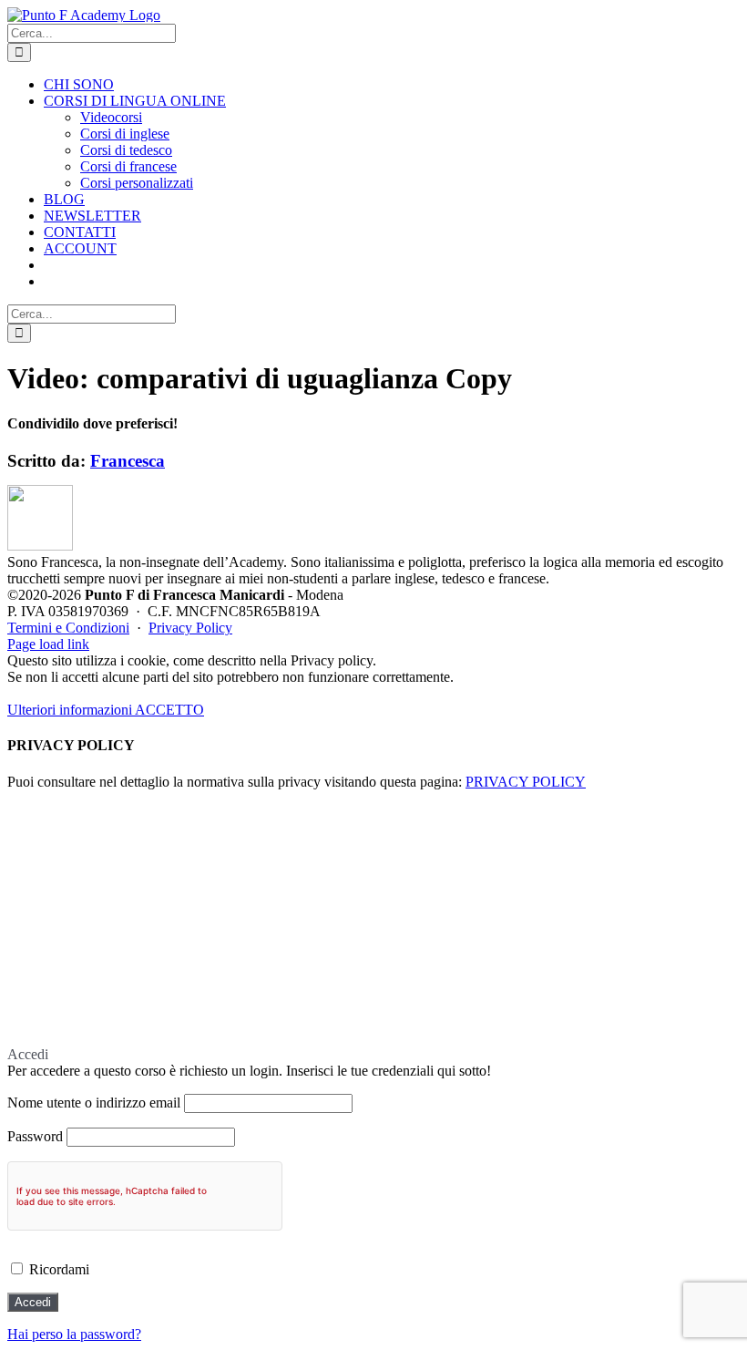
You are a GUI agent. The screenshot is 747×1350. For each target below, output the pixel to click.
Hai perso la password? (74, 1334)
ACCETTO (169, 709)
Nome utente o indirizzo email (93, 1102)
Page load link (48, 644)
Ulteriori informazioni (71, 709)
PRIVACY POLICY (526, 781)
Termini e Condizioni (68, 627)
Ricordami (57, 1269)
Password (35, 1136)
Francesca (127, 460)
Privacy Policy (190, 627)
